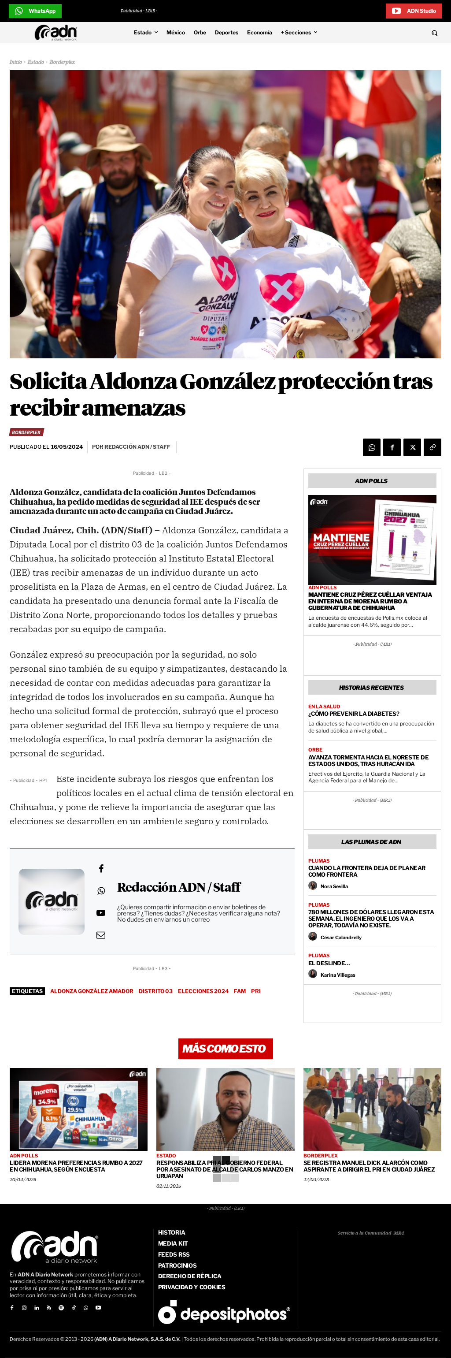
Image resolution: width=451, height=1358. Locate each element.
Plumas (318, 861)
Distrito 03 (156, 991)
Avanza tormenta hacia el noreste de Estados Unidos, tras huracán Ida (368, 760)
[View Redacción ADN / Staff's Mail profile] (100, 934)
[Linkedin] (37, 1308)
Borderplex (62, 62)
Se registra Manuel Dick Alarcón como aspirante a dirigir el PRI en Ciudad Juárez (369, 1166)
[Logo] (58, 32)
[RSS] (49, 1308)
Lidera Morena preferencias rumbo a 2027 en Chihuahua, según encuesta (76, 1166)
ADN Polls (322, 588)
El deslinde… (329, 963)
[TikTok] (74, 1308)
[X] (412, 447)
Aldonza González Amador (91, 991)
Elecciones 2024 (203, 991)
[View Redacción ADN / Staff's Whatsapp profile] (100, 890)
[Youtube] (98, 1308)
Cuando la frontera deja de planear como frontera (366, 871)
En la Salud (324, 707)
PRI (256, 991)
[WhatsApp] (372, 447)
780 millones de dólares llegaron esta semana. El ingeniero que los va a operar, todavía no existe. (371, 918)
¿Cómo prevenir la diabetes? (353, 713)
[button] (394, 33)
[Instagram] (24, 1308)
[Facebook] (392, 447)
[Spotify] (61, 1308)
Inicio (16, 62)
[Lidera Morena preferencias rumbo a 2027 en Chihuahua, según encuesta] (79, 1109)
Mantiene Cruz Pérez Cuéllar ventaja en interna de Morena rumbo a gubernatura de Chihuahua (370, 601)
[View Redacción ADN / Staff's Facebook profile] (100, 868)
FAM (240, 991)
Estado (36, 62)
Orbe (315, 750)
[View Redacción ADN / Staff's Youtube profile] (100, 912)
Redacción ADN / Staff (178, 888)
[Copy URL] (432, 447)
